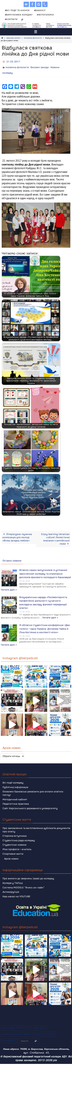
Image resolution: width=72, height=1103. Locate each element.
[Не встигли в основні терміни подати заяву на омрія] (12, 671)
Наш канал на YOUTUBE (16, 891)
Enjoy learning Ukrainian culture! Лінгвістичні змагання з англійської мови (55, 537)
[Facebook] (32, 4)
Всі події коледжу (13, 777)
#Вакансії (40, 10)
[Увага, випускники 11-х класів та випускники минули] (36, 671)
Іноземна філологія (33, 38)
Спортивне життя (13, 848)
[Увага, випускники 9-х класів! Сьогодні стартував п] (60, 671)
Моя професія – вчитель (17, 844)
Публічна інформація (15, 782)
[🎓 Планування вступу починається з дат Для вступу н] (60, 719)
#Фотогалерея (45, 14)
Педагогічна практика (16, 798)
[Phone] (45, 4)
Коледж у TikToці (13, 878)
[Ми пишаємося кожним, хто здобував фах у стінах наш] (60, 695)
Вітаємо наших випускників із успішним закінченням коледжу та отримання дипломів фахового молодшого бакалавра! (45, 570)
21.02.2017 (13, 61)
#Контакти (11, 19)
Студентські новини (14, 839)
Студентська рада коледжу (19, 835)
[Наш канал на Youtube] (26, 4)
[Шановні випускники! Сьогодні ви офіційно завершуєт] (12, 695)
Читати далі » (27, 585)
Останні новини (12, 558)
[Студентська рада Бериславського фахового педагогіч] (12, 719)
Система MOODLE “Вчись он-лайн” (24, 882)
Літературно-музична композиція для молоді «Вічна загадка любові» (17, 535)
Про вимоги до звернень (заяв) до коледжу (28, 873)
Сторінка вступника (14, 830)
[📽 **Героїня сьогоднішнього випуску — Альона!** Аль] (36, 695)
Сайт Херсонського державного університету (30, 803)
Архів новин (11, 853)
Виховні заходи (39, 66)
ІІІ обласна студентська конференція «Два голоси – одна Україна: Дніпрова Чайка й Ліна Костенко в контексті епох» (44, 624)
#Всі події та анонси (17, 10)
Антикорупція (11, 887)
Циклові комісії (13, 38)
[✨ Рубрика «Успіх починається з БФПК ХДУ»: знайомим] (36, 719)
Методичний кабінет (15, 794)
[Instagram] (38, 4)
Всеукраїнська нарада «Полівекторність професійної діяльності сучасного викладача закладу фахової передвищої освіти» (43, 597)
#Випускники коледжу (19, 14)
